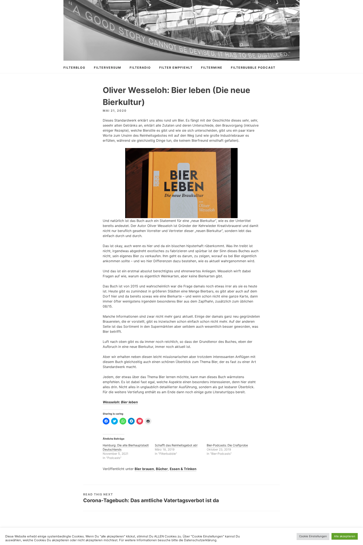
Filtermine (211, 67)
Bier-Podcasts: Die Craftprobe (227, 445)
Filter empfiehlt (176, 67)
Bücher (162, 469)
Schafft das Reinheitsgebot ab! (176, 445)
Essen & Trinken (183, 469)
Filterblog (74, 67)
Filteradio (140, 67)
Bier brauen (144, 469)
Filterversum (107, 67)
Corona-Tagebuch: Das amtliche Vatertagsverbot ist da (151, 500)
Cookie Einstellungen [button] (313, 536)
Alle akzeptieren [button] (344, 536)
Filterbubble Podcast (253, 67)
